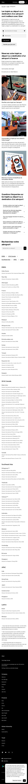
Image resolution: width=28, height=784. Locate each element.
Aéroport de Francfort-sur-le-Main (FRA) (10, 287)
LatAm (22, 259)
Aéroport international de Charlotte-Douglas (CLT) (12, 393)
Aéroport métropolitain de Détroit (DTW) (10, 402)
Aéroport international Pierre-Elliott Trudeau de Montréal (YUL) (14, 455)
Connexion (15, 2)
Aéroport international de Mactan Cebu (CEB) (11, 472)
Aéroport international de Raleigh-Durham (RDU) (12, 440)
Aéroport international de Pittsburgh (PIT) (10, 438)
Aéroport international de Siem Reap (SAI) (11, 549)
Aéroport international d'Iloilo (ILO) (9, 476)
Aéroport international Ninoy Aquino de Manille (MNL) (13, 479)
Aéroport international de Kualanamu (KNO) (11, 517)
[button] (24, 31)
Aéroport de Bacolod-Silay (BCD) (9, 470)
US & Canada (12, 256)
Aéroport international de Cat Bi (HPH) (10, 505)
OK (24, 780)
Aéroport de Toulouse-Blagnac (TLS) (9, 316)
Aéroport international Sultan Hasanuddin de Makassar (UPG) (13, 522)
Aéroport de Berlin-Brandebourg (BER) (10, 284)
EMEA (3, 256)
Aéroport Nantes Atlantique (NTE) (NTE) (10, 309)
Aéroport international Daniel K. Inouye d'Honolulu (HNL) (14, 407)
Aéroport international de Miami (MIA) (10, 424)
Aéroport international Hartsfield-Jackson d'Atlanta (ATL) (14, 387)
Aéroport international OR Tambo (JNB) (10, 329)
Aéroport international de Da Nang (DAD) (10, 501)
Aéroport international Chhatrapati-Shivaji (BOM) (12, 573)
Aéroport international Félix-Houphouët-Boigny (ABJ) (13, 273)
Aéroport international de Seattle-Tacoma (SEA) (12, 442)
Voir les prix (6, 40)
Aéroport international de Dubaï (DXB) (10, 341)
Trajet (7, 6)
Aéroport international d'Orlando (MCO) (10, 422)
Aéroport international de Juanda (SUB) (10, 519)
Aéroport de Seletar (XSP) (7, 598)
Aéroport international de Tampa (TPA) (10, 449)
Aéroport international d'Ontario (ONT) (10, 429)
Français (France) (7, 758)
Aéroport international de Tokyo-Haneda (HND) (12, 587)
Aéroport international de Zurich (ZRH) (10, 349)
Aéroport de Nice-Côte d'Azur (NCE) (9, 307)
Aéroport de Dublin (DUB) (7, 335)
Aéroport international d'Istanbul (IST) (10, 355)
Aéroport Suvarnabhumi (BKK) (8, 484)
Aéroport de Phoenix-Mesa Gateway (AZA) (11, 389)
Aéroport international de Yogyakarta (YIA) (11, 525)
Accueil (3, 6)
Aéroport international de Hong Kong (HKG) (11, 581)
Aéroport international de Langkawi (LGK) (11, 537)
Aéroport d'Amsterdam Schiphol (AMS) (10, 279)
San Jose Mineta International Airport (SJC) (11, 446)
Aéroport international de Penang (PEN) (10, 539)
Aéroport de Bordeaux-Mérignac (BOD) (10, 292)
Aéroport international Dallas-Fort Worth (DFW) (12, 400)
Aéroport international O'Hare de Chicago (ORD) (12, 432)
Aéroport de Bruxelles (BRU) (8, 321)
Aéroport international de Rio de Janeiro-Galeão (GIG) (13, 612)
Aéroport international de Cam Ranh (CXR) (11, 499)
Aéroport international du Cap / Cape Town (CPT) (12, 327)
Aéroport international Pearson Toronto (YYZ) (11, 458)
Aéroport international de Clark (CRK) (10, 474)
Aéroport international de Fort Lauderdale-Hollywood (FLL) (13, 405)
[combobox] (12, 248)
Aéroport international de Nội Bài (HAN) (10, 503)
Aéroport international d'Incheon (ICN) (10, 592)
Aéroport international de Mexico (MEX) (10, 618)
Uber (3, 2)
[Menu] (26, 2)
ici (18, 776)
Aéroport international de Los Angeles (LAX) (11, 417)
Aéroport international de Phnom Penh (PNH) (11, 547)
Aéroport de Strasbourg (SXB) (8, 314)
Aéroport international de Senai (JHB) (10, 531)
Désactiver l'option (17, 780)
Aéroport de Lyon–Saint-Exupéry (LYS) (10, 301)
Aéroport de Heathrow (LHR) (8, 367)
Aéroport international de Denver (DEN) (10, 397)
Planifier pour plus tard (9, 44)
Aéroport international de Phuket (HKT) (10, 489)
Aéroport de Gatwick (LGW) (8, 365)
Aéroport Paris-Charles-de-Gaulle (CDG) (10, 297)
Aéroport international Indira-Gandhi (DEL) (11, 575)
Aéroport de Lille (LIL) (6, 299)
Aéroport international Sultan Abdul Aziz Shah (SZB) (13, 541)
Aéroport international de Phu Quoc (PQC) (11, 507)
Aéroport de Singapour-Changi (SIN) (9, 561)
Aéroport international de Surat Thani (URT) (11, 491)
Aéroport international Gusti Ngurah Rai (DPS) (11, 515)
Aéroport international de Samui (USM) (10, 493)
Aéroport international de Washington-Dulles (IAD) (12, 410)
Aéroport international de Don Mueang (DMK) (11, 486)
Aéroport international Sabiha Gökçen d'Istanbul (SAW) (13, 357)
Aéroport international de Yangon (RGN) (10, 555)
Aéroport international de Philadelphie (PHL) (11, 436)
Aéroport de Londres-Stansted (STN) (10, 369)
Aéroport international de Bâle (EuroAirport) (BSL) (12, 294)
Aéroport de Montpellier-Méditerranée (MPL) (11, 303)
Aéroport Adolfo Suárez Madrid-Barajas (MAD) (12, 375)
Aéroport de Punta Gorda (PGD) (8, 434)
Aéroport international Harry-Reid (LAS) (10, 415)
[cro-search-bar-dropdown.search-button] (25, 248)
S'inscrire (21, 2)
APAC (15, 259)
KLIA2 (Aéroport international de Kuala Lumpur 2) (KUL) (14, 533)
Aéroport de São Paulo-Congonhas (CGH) (11, 610)
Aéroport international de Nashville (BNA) (10, 391)
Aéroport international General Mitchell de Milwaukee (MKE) (13, 427)
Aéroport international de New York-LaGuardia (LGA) (13, 420)
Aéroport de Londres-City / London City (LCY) (11, 363)
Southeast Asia (6, 259)
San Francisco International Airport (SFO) (10, 444)
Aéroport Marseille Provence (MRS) (9, 305)
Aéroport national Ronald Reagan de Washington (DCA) (14, 395)
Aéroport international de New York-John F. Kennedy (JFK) (13, 413)
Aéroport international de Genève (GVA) (10, 347)
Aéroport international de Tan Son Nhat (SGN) (11, 509)
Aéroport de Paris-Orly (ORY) (8, 311)
